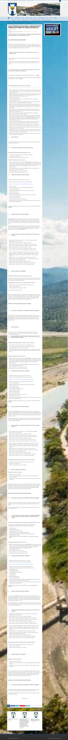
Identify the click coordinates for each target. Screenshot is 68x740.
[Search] (60, 1)
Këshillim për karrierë (25, 20)
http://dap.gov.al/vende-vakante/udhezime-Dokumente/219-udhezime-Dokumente (20, 379)
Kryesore (8, 18)
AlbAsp (60, 738)
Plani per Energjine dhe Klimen (35, 20)
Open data (19, 20)
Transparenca (13, 20)
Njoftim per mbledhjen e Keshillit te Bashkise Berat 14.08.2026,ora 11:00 (35, 720)
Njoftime (11, 22)
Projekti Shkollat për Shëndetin (46, 20)
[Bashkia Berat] (34, 9)
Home (8, 22)
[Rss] (53, 1)
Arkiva (9, 20)
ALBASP (52, 738)
